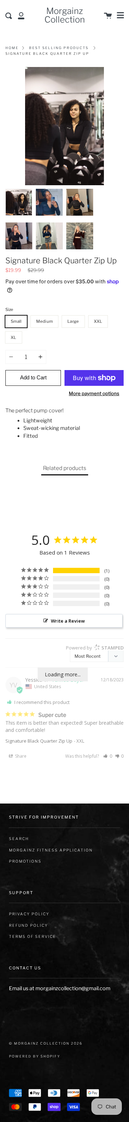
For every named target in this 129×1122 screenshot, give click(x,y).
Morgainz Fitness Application (51, 850)
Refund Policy (28, 925)
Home (12, 48)
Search (19, 838)
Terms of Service (32, 936)
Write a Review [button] (68, 621)
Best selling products (59, 48)
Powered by (95, 647)
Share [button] (20, 756)
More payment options (94, 393)
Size (9, 309)
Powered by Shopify (34, 1056)
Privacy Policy (29, 914)
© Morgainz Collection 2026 (45, 1043)
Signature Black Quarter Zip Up (38, 741)
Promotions (25, 861)
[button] (108, 756)
